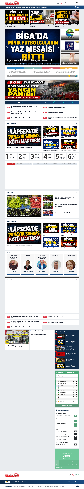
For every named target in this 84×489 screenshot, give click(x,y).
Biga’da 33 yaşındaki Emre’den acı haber (13, 157)
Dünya (28, 7)
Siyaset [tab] (19, 163)
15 (44, 63)
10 (31, 63)
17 (50, 63)
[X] (70, 475)
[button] (7, 46)
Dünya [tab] (45, 163)
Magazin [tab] (54, 163)
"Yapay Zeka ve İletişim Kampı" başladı (21, 117)
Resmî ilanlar (44, 7)
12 (36, 63)
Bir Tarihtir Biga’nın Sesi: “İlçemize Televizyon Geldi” (28, 257)
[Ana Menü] (78, 7)
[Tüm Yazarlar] (76, 252)
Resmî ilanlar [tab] (72, 163)
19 (55, 63)
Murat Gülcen (70, 271)
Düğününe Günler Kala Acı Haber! (56, 107)
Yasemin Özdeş (56, 271)
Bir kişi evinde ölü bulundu (62, 157)
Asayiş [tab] (37, 163)
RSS (8, 481)
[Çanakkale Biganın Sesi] (12, 2)
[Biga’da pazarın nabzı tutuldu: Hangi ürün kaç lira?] (48, 205)
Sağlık (38, 7)
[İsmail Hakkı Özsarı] (13, 264)
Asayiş (23, 7)
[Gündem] (76, 279)
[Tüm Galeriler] (76, 192)
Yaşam (11, 154)
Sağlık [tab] (63, 163)
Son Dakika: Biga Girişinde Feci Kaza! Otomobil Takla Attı (30, 486)
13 (39, 63)
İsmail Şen (27, 271)
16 (47, 63)
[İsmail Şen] (28, 264)
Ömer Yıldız (42, 271)
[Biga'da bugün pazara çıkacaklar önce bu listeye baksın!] (48, 197)
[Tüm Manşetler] (76, 123)
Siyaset (13, 7)
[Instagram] (75, 475)
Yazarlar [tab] (9, 252)
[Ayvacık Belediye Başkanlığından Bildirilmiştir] (17, 337)
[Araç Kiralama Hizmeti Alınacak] (42, 331)
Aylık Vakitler (59, 467)
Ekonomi (18, 7)
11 (34, 63)
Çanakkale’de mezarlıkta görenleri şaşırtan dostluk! (38, 157)
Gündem (7, 7)
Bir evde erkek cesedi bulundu (55, 112)
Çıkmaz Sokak (56, 255)
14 (42, 63)
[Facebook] (68, 475)
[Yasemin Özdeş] (56, 264)
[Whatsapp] (77, 475)
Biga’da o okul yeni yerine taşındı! (25, 157)
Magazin (33, 7)
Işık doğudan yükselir (70, 256)
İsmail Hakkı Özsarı (13, 271)
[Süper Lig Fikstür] (76, 410)
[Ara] (76, 7)
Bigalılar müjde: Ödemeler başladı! (74, 157)
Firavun (13, 255)
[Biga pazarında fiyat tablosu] (48, 212)
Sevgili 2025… (42, 255)
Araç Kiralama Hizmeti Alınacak (38, 334)
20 (58, 63)
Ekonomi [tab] (28, 163)
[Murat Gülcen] (71, 264)
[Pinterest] (73, 475)
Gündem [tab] (10, 163)
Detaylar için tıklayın (67, 405)
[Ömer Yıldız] (42, 264)
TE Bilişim (77, 481)
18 (52, 63)
